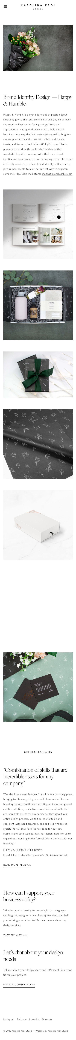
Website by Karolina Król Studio (52, 1030)
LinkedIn (34, 1019)
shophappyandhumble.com (57, 173)
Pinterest (47, 1019)
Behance (22, 1019)
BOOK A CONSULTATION (19, 984)
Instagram (8, 1019)
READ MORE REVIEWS (17, 864)
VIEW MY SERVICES (15, 934)
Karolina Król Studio (22, 1030)
